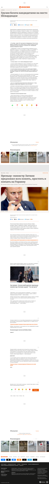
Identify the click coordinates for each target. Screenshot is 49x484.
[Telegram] (27, 25)
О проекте (18, 464)
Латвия (7, 172)
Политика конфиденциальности (33, 464)
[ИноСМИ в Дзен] (8, 460)
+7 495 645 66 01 (3, 475)
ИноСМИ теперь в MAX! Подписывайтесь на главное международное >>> (24, 240)
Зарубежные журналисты (12, 464)
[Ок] (32, 25)
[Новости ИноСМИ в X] (35, 460)
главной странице (34, 145)
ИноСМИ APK (21, 465)
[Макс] (11, 25)
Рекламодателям (24, 464)
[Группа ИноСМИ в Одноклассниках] (19, 460)
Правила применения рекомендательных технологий (9, 465)
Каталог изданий (3, 464)
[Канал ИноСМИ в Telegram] (30, 460)
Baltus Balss (3, 172)
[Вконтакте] (21, 25)
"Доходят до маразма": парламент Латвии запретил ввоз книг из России (23, 324)
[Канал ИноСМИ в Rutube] (24, 460)
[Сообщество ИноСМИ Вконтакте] (14, 460)
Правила (37, 142)
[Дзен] (15, 25)
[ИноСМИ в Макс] (3, 460)
